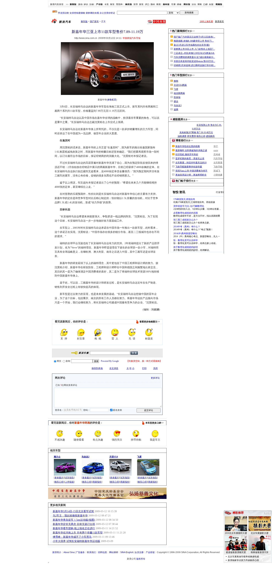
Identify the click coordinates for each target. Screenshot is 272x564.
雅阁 (176, 81)
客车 (112, 4)
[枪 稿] (98, 332)
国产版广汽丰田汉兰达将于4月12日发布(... (194, 37)
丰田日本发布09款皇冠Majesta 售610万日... (194, 61)
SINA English (126, 552)
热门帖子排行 (183, 180)
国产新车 (94, 21)
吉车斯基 (218, 162)
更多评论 (155, 378)
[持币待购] (136, 433)
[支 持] (64, 332)
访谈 (91, 4)
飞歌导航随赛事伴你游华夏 (188, 166)
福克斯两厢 (179, 93)
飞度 (176, 89)
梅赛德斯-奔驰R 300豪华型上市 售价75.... (194, 41)
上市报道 (69, 482)
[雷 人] (115, 332)
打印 (144, 368)
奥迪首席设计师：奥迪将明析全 (190, 175)
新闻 (68, 361)
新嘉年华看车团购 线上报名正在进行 (74, 528)
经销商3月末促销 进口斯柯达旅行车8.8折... (194, 65)
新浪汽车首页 (56, 4)
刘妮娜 (155, 309)
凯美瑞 (177, 97)
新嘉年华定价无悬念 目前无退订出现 (74, 524)
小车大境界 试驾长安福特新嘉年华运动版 (76, 541)
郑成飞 (217, 170)
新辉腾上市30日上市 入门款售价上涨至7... (194, 49)
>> (67, 4)
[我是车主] (155, 433)
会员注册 (139, 552)
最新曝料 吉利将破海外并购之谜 (191, 150)
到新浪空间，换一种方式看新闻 (144, 361)
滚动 (80, 4)
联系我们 (91, 552)
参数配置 (111, 99)
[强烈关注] (117, 433)
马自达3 (178, 105)
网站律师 (113, 552)
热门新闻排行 (180, 31)
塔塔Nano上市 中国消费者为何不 (191, 170)
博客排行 (181, 140)
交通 (173, 4)
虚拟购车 (210, 136)
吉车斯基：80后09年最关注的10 (190, 162)
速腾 (176, 109)
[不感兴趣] (59, 433)
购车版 (84, 21)
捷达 (176, 101)
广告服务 (80, 552)
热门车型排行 (180, 75)
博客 (199, 4)
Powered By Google (110, 361)
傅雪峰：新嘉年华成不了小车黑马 (72, 537)
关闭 (155, 368)
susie (216, 150)
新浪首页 (219, 21)
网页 (59, 361)
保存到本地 (97, 368)
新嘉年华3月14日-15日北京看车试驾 (73, 511)
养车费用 (191, 136)
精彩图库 (178, 119)
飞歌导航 (218, 166)
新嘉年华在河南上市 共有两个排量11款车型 (78, 532)
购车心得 (59, 482)
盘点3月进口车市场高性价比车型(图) (192, 45)
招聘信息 (102, 552)
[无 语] (132, 332)
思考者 (217, 154)
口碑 (205, 4)
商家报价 (97, 482)
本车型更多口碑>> (154, 423)
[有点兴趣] (98, 433)
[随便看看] (79, 433)
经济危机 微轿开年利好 (186, 154)
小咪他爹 (218, 175)
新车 (141, 4)
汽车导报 (218, 158)
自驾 (211, 4)
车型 (135, 4)
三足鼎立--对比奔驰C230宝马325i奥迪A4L (194, 53)
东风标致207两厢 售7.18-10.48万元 (196, 132)
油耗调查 (182, 136)
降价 (153, 4)
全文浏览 (113, 368)
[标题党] (149, 332)
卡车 (106, 4)
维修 (179, 4)
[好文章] (81, 332)
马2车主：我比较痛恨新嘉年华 (70, 515)
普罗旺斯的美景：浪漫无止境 (189, 158)
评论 (86, 4)
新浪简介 (56, 552)
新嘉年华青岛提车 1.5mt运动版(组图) (74, 519)
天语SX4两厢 (180, 85)
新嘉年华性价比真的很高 (187, 146)
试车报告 (69, 477)
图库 (158, 4)
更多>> (191, 31)
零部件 (119, 4)
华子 (216, 146)
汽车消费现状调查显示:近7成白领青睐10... (194, 57)
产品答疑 (150, 552)
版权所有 (140, 559)
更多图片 (59, 477)
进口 (147, 4)
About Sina (69, 552)
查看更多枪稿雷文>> (150, 321)
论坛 (194, 4)
